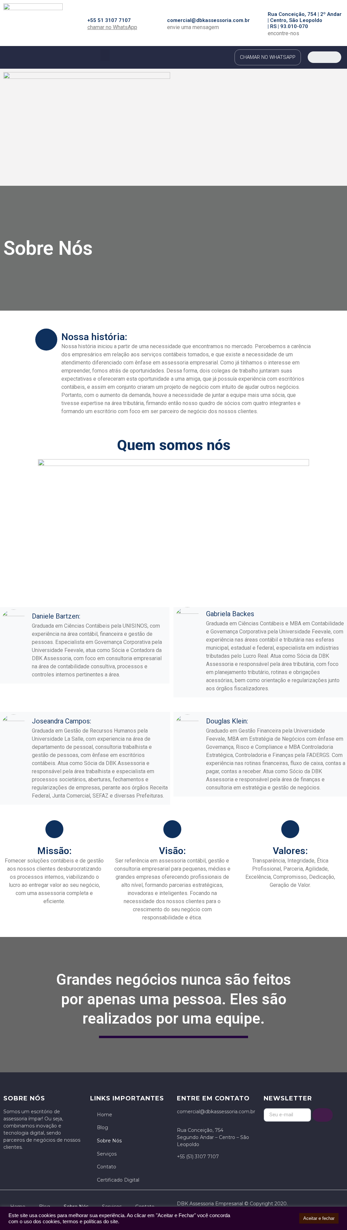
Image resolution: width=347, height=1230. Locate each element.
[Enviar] (322, 1115)
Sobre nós (109, 1141)
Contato (106, 1167)
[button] (105, 55)
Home (104, 1115)
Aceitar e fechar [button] (318, 1218)
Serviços (107, 1154)
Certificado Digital (118, 1180)
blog (102, 1127)
